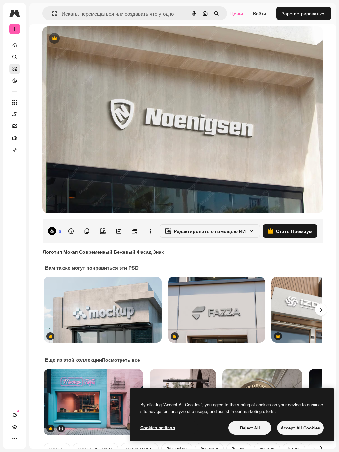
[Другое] (14, 438)
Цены (236, 13)
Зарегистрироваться (304, 13)
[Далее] (321, 310)
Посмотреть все (121, 359)
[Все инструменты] (14, 102)
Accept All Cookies (300, 428)
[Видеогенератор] (14, 138)
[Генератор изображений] (14, 126)
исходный (86, 38)
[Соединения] (14, 415)
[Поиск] (14, 57)
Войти (259, 13)
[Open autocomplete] (52, 13)
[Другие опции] (150, 231)
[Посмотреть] (14, 80)
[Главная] (14, 45)
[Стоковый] (14, 69)
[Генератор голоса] (14, 150)
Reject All (250, 428)
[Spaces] (14, 114)
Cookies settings (157, 427)
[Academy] (14, 427)
